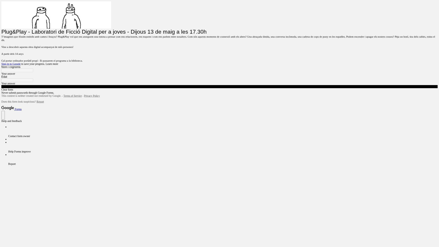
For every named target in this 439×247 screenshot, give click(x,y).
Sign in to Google (11, 63)
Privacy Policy (92, 95)
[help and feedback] (3, 115)
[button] (219, 86)
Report (40, 101)
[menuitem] (223, 131)
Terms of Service (72, 95)
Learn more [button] (52, 63)
